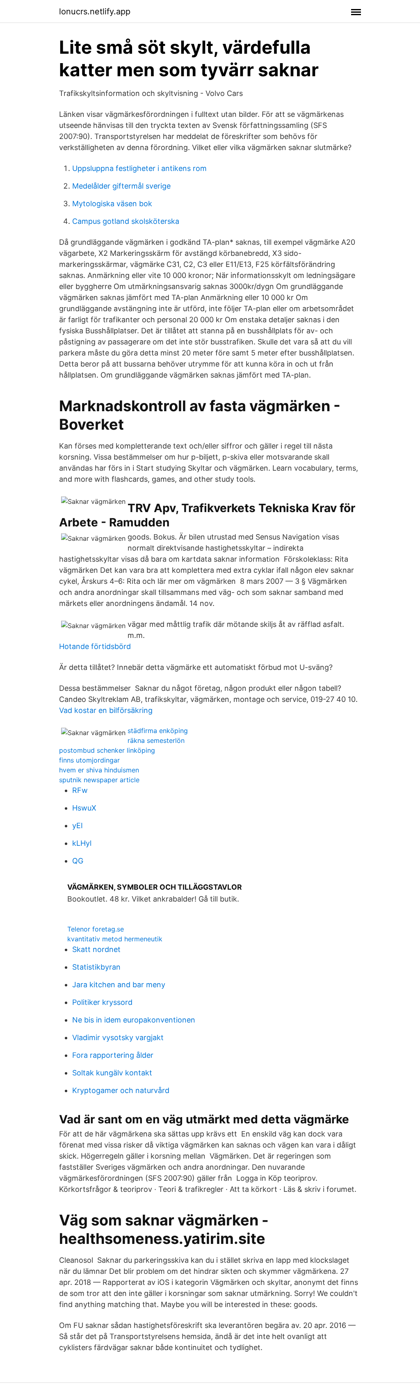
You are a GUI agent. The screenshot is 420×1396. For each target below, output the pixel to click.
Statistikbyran (96, 967)
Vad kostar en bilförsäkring (106, 710)
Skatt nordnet (96, 949)
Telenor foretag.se (95, 929)
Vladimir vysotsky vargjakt (118, 1037)
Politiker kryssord (102, 1002)
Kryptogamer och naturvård (120, 1090)
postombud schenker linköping (107, 750)
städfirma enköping (158, 730)
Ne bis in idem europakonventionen (133, 1020)
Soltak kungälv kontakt (112, 1072)
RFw (80, 790)
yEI (77, 825)
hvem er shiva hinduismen (99, 770)
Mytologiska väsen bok (112, 203)
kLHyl (81, 843)
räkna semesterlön (156, 740)
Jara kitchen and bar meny (118, 984)
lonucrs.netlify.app (94, 11)
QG (77, 860)
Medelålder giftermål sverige (121, 186)
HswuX (84, 808)
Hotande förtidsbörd (95, 646)
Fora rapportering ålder (112, 1055)
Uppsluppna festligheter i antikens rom (139, 168)
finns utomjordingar (89, 760)
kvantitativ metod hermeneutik (114, 939)
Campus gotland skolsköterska (125, 221)
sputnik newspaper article (99, 780)
